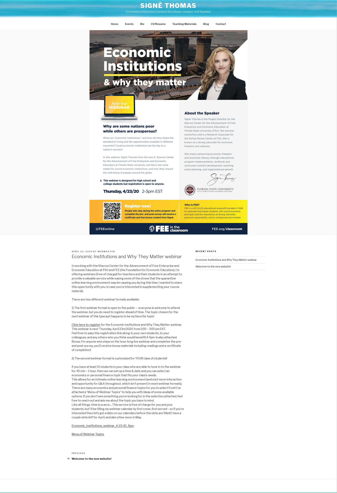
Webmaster (106, 251)
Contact (221, 23)
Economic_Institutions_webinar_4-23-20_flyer (103, 425)
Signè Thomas (168, 5)
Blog (206, 23)
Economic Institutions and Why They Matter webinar (226, 259)
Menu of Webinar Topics (88, 434)
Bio (142, 23)
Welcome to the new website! (213, 266)
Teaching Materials (184, 23)
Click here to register (86, 324)
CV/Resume (158, 23)
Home (114, 23)
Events (129, 23)
